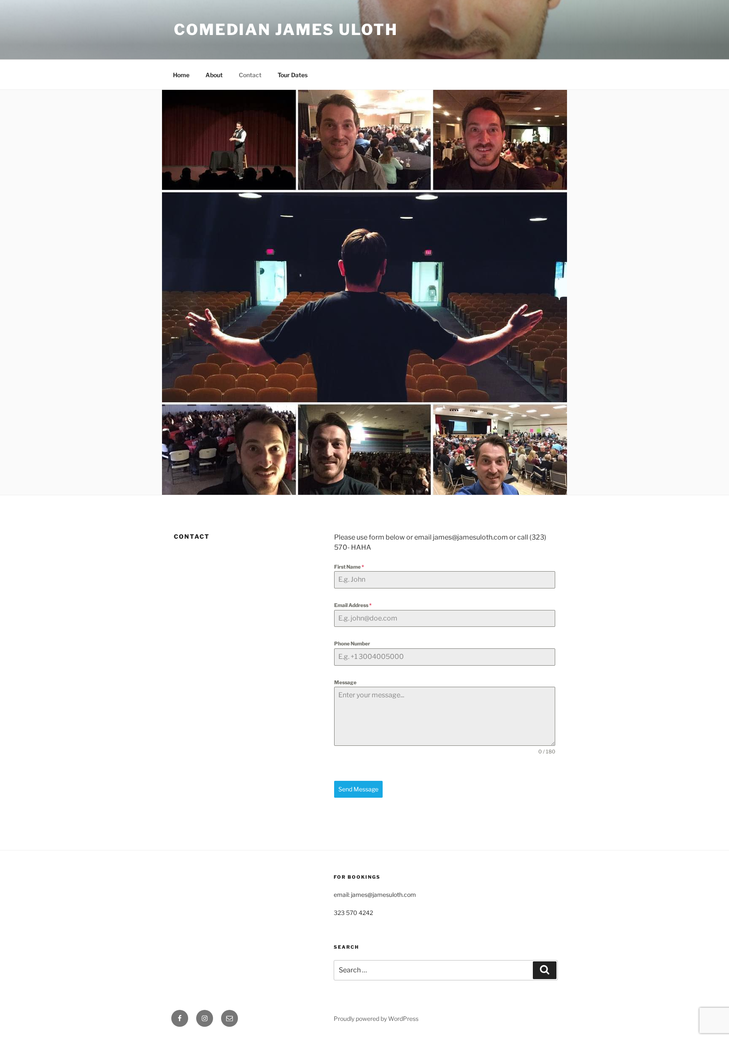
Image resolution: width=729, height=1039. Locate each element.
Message (345, 682)
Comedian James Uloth (286, 29)
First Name (349, 567)
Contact (250, 74)
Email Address (353, 605)
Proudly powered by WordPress (376, 1018)
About (214, 74)
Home (181, 74)
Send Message (358, 789)
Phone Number (352, 643)
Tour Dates (293, 74)
